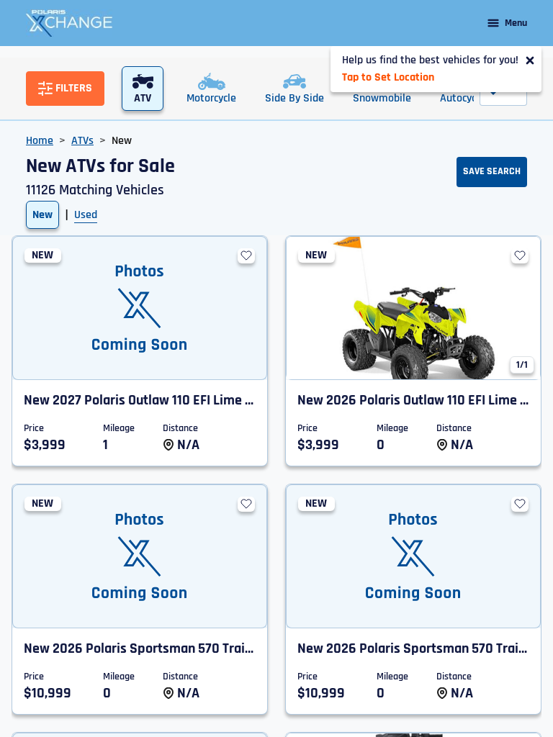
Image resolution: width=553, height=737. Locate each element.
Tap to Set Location (388, 77)
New (42, 214)
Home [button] (39, 140)
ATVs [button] (82, 140)
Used (85, 214)
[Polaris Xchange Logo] (69, 23)
